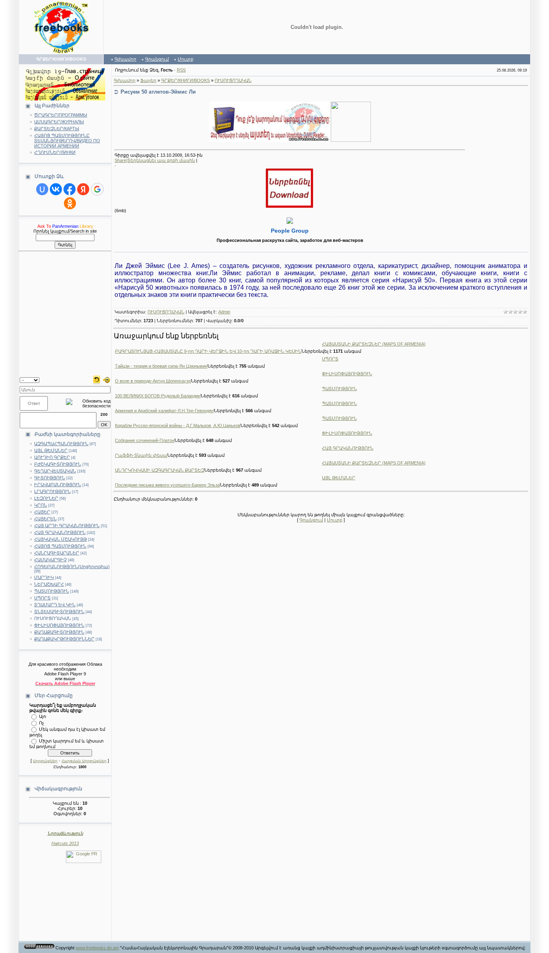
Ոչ (41, 722)
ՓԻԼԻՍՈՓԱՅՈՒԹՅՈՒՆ (59, 625)
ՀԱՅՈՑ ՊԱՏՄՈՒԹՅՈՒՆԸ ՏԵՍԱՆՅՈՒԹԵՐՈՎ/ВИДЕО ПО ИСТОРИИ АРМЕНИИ (67, 140)
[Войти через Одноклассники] (70, 203)
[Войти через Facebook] (70, 189)
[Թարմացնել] (96, 379)
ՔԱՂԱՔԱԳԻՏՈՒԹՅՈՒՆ (59, 632)
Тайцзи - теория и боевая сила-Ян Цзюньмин (161, 366)
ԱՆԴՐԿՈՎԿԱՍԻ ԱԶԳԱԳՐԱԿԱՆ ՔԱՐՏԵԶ (159, 470)
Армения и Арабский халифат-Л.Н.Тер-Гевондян (164, 410)
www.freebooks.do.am (97, 947)
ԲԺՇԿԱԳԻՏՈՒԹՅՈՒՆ (57, 464)
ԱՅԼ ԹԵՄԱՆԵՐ (51, 450)
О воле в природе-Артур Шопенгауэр (153, 380)
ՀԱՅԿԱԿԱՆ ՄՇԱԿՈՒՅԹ (60, 539)
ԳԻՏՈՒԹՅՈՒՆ (49, 477)
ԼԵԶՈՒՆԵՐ (46, 498)
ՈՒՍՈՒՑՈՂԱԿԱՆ (52, 618)
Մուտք (185, 59)
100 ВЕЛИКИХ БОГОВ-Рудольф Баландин (158, 395)
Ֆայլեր (148, 80)
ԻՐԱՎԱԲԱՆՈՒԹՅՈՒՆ (57, 484)
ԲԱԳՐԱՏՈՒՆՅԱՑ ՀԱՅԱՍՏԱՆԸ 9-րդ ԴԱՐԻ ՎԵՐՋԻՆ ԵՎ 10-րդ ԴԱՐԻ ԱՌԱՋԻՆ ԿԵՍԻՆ (208, 351)
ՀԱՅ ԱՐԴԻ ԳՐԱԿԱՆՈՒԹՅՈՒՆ (67, 525)
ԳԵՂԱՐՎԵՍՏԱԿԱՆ (55, 470)
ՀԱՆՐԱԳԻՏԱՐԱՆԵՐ (56, 552)
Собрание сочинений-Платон (144, 440)
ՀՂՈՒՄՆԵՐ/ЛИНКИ (55, 152)
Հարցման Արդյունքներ (84, 761)
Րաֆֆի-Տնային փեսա (141, 455)
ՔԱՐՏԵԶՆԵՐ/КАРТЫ (56, 128)
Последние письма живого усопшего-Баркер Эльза (167, 485)
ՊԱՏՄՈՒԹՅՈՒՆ (51, 591)
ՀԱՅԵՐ (42, 511)
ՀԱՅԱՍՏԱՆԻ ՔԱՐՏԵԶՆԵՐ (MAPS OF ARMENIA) (374, 344)
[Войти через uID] (42, 189)
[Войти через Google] (97, 189)
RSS (181, 69)
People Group (290, 230)
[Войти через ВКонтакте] (56, 189)
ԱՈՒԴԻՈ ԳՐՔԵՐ (52, 457)
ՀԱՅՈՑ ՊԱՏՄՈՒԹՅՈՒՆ (60, 546)
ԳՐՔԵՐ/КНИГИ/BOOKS (185, 80)
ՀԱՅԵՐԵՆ (45, 518)
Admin (224, 311)
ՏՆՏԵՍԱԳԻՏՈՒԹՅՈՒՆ (59, 611)
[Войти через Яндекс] (83, 189)
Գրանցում (157, 59)
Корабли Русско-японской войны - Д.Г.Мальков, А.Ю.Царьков (177, 425)
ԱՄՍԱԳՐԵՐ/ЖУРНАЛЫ (59, 121)
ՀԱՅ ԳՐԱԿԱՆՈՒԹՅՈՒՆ (60, 532)
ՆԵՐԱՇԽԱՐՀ (49, 584)
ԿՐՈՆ (40, 505)
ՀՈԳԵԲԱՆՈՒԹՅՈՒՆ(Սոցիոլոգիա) (72, 566)
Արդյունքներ (45, 761)
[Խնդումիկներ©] (106, 379)
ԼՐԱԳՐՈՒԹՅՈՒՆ (52, 491)
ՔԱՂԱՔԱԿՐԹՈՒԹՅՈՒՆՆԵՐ (64, 638)
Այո (42, 716)
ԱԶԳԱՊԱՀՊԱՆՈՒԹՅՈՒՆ (61, 443)
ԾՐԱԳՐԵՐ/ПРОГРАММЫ (60, 114)
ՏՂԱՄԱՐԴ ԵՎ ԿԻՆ (55, 604)
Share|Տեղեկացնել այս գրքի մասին (155, 160)
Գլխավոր (125, 59)
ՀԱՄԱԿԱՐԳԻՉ (50, 559)
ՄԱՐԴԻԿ (44, 577)
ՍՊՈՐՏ (42, 597)
